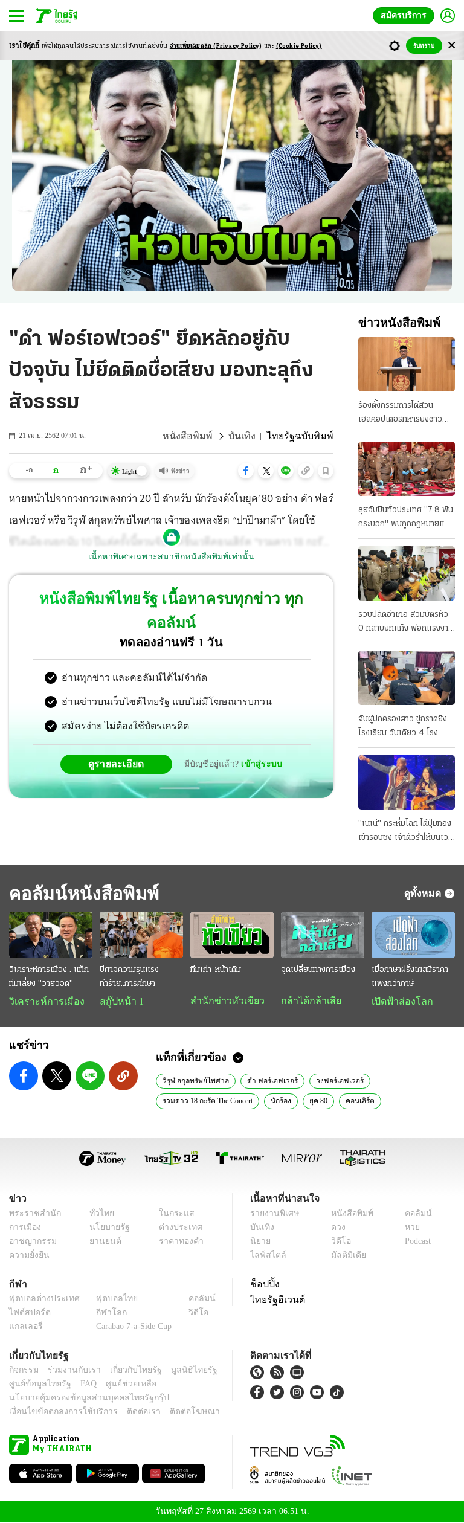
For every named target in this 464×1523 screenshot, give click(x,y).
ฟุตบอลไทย (107, 1299)
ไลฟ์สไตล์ (265, 1256)
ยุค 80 (321, 1101)
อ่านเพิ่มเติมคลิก (216, 46)
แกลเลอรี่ (24, 1327)
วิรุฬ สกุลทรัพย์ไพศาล (195, 1081)
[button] (246, 470)
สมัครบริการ (406, 15)
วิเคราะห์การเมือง (42, 1001)
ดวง (335, 1228)
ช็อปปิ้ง (263, 1285)
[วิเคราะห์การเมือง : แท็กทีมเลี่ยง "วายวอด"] (50, 935)
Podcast (415, 1242)
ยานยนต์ (102, 1242)
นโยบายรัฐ (105, 1228)
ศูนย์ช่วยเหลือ (119, 1384)
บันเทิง (251, 436)
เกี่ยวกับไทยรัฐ (127, 1371)
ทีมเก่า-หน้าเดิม (215, 969)
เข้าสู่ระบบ (259, 739)
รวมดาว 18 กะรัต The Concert (209, 1101)
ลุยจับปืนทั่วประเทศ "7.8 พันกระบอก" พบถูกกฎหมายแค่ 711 (405, 518)
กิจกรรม (23, 1371)
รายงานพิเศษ (272, 1214)
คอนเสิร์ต (363, 1101)
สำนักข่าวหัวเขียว (222, 1001)
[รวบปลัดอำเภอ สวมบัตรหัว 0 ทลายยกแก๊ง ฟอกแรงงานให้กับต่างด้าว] (406, 573)
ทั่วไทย (99, 1214)
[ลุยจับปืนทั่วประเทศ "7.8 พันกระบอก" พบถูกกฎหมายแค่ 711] (406, 469)
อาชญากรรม (30, 1242)
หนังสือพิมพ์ (201, 436)
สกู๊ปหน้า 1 (120, 1001)
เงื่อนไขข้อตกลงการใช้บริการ (56, 1412)
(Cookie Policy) (299, 46)
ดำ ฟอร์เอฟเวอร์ (269, 1081)
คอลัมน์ (412, 1214)
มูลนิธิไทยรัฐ (180, 1371)
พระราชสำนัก (31, 1214)
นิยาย (259, 1242)
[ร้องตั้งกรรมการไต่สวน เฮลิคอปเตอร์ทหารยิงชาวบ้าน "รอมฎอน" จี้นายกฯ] (406, 364)
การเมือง (24, 1228)
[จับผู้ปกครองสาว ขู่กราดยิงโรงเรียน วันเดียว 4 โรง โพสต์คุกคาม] (406, 678)
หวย (407, 1228)
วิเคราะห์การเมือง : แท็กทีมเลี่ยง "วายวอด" (49, 976)
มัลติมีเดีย (344, 1256)
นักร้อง (284, 1101)
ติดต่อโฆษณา (174, 1412)
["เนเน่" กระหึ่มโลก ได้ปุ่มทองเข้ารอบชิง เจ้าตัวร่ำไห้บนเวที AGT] (406, 782)
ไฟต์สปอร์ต (27, 1313)
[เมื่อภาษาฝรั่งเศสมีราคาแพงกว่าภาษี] (413, 935)
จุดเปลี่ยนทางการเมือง (318, 969)
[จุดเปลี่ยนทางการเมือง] (322, 935)
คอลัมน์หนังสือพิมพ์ (80, 893)
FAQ (80, 1384)
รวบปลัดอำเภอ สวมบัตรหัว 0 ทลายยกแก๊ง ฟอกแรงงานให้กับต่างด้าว (405, 623)
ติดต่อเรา (127, 1412)
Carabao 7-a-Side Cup (131, 1327)
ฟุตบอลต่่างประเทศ (40, 1299)
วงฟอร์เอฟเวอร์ (335, 1081)
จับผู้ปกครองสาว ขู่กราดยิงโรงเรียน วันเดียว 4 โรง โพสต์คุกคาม (402, 727)
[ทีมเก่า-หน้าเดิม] (232, 935)
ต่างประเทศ (176, 1228)
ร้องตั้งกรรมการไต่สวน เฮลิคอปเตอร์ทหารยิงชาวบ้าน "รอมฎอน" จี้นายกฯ (400, 414)
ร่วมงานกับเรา (70, 1371)
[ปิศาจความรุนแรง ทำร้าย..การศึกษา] (141, 935)
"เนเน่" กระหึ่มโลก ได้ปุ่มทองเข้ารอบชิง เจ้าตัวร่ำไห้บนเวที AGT (405, 832)
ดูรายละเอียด (121, 739)
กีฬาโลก (101, 1313)
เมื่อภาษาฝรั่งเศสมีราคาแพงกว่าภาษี (410, 976)
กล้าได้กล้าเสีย (309, 1001)
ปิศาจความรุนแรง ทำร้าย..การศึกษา (129, 976)
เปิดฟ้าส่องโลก (399, 1001)
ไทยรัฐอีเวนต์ (274, 1301)
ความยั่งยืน (28, 1256)
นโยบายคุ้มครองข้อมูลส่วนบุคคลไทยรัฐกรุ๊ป (80, 1398)
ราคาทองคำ (177, 1242)
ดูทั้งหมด (424, 893)
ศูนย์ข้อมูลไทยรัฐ (36, 1384)
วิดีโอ (337, 1242)
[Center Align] (451, 45)
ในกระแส (172, 1214)
